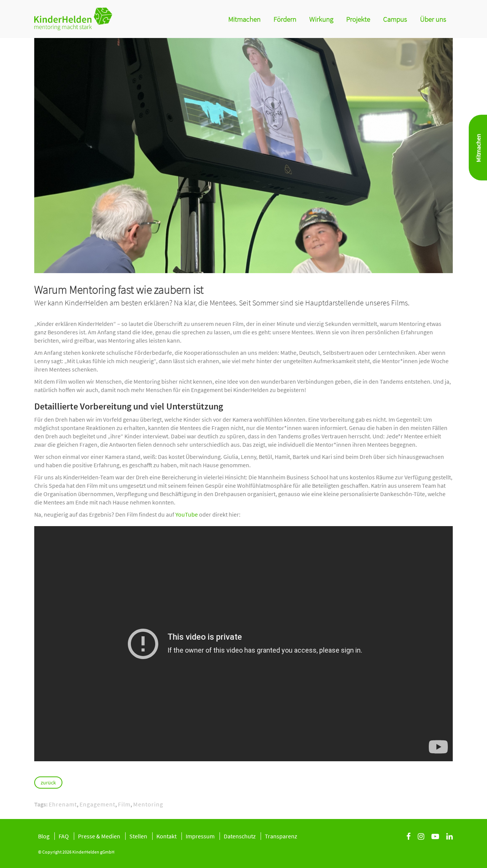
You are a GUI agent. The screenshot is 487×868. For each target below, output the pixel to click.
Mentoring (148, 804)
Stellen (138, 836)
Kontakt (166, 836)
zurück (48, 782)
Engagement (97, 804)
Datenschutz (240, 836)
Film (124, 804)
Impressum (200, 836)
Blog (43, 836)
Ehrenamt (63, 804)
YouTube (186, 514)
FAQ (64, 836)
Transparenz (281, 836)
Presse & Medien (99, 836)
